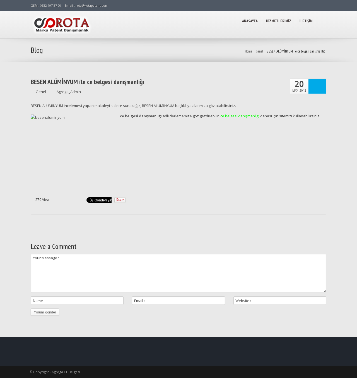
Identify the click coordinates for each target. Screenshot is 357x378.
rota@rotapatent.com (92, 5)
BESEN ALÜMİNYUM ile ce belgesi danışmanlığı (87, 82)
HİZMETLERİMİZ (278, 20)
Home (248, 51)
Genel (259, 51)
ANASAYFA (250, 20)
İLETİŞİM (306, 20)
